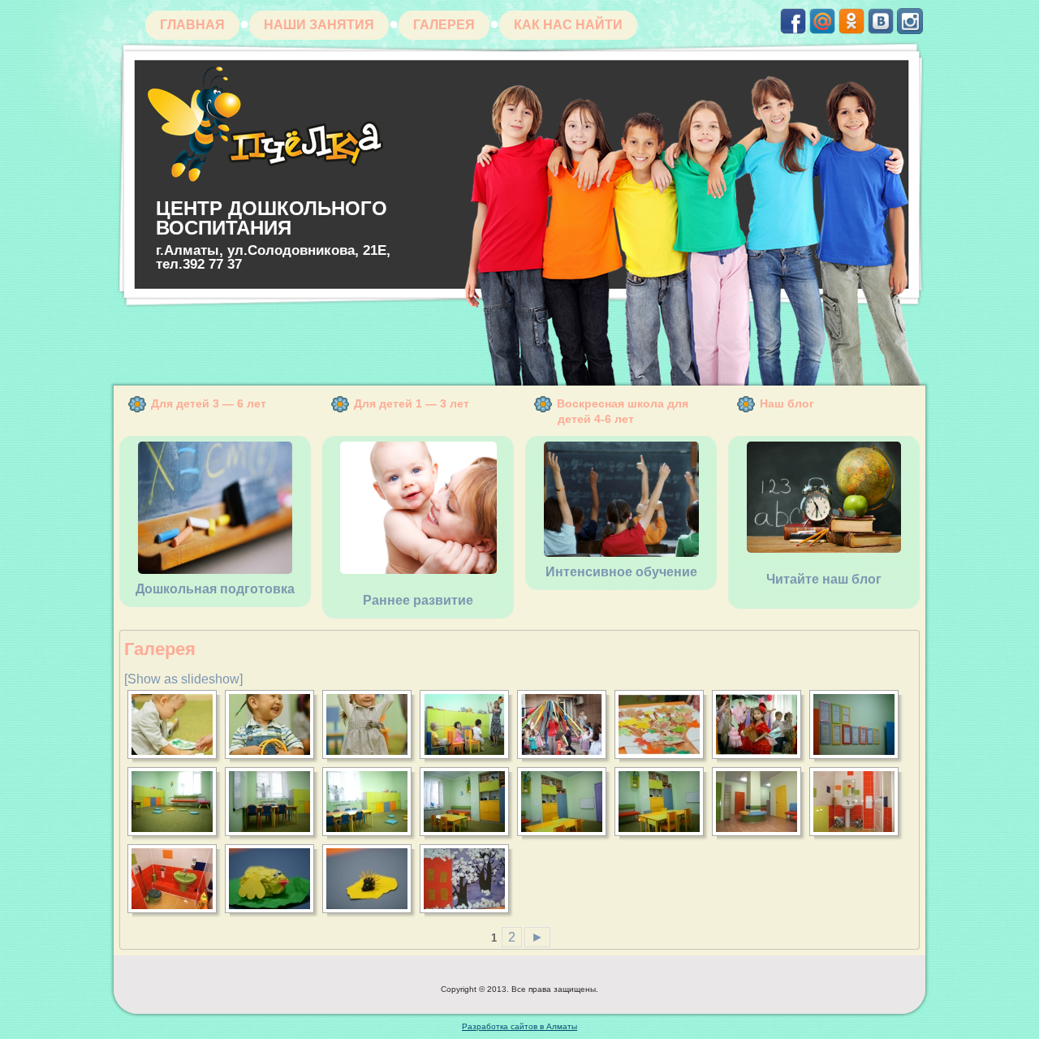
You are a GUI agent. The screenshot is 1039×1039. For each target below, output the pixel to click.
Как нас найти (568, 25)
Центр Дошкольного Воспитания (271, 218)
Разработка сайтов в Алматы (519, 1026)
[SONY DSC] (177, 724)
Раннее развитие (418, 600)
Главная (192, 25)
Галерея (444, 25)
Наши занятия (319, 25)
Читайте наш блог (824, 579)
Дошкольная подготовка (215, 589)
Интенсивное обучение (621, 572)
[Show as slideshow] (183, 679)
